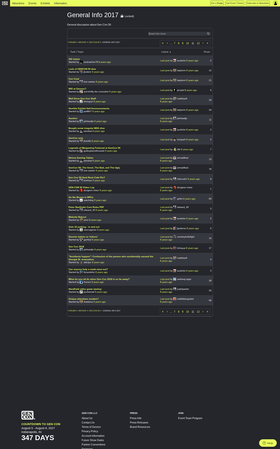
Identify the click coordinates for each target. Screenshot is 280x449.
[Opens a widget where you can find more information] (268, 443)
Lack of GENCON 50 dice (82, 69)
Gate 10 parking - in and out (84, 227)
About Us (87, 418)
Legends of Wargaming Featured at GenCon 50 (94, 148)
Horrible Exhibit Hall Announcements (89, 108)
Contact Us (88, 422)
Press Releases (139, 422)
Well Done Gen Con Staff (82, 98)
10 (187, 43)
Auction (73, 118)
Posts (207, 51)
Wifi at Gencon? (77, 88)
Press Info (135, 418)
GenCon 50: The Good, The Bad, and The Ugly (94, 167)
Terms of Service (91, 427)
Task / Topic (77, 51)
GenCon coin (76, 138)
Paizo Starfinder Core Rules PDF (86, 207)
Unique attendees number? (84, 299)
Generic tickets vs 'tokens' (83, 236)
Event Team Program (190, 418)
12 (198, 43)
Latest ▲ (166, 51)
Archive (82, 42)
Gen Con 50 (94, 42)
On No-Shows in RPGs (81, 197)
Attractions (18, 3)
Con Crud (74, 79)
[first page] (163, 43)
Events (32, 3)
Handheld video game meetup (85, 289)
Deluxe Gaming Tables (81, 157)
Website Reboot (77, 217)
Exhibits (45, 3)
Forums (72, 42)
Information (60, 3)
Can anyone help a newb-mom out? (88, 269)
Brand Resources (140, 427)
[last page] (207, 43)
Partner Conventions (93, 444)
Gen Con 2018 (76, 246)
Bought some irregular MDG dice (87, 128)
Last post (165, 60)
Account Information (93, 435)
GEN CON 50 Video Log (81, 187)
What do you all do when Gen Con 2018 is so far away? (99, 279)
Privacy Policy (90, 431)
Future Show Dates (93, 440)
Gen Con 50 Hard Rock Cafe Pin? (87, 177)
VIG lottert (74, 59)
